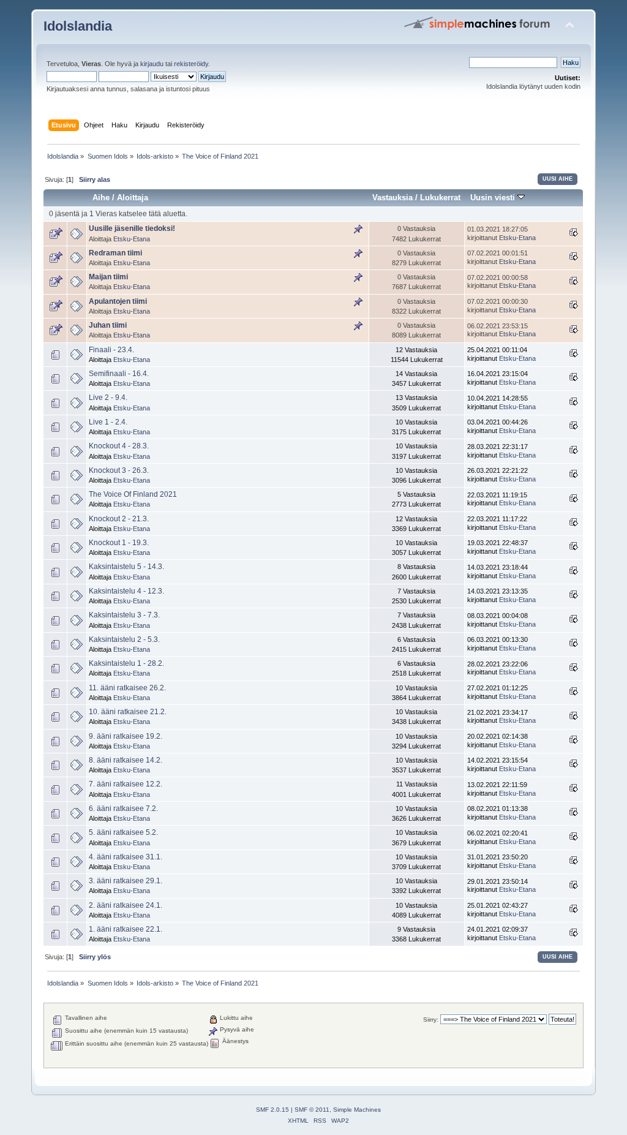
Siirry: (430, 1019)
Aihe (101, 197)
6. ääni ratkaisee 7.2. (123, 808)
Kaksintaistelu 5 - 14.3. (126, 566)
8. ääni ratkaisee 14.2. (125, 760)
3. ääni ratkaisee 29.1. (125, 881)
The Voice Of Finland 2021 (133, 494)
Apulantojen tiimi (118, 301)
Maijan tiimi (108, 277)
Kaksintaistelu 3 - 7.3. (124, 615)
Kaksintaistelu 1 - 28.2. (126, 663)
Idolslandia (77, 26)
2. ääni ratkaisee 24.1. (125, 905)
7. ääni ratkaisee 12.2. (125, 784)
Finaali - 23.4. (111, 349)
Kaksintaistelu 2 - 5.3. (124, 639)
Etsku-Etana (131, 239)
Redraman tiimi (115, 253)
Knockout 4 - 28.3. (119, 446)
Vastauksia (392, 197)
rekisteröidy (191, 63)
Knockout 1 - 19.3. (119, 542)
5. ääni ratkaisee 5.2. (123, 832)
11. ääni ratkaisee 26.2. (127, 688)
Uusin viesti (493, 197)
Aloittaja (132, 197)
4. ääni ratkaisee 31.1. (125, 857)
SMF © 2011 (312, 1109)
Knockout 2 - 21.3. (119, 519)
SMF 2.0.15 (272, 1109)
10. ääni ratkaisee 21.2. (128, 711)
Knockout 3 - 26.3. (119, 470)
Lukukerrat (440, 197)
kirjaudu (151, 63)
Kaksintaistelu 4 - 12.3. (126, 591)
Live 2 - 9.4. (108, 397)
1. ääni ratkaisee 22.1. (125, 929)
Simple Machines (357, 1109)
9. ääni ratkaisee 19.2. (125, 736)
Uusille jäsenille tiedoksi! (132, 228)
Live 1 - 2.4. (108, 422)
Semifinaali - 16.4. (119, 373)
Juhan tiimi (108, 325)
